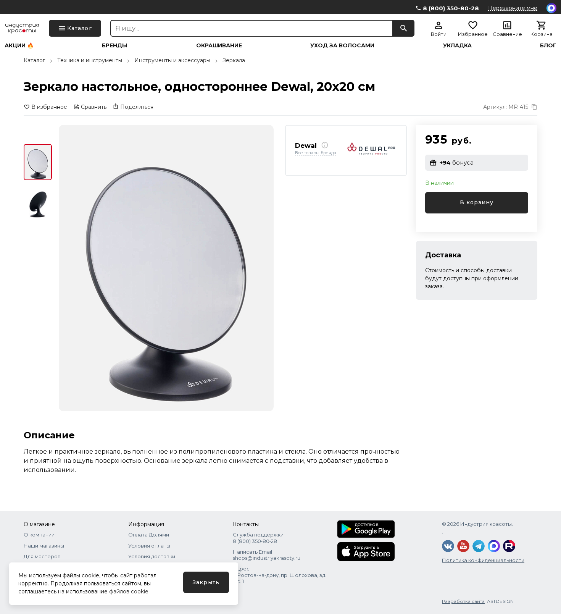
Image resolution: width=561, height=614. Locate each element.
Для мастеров (42, 556)
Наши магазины (44, 546)
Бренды (114, 45)
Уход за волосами (342, 45)
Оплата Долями (148, 535)
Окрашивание (219, 45)
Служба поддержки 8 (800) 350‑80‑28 (258, 538)
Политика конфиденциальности (483, 560)
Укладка (457, 45)
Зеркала (233, 60)
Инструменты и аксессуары (172, 60)
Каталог (34, 60)
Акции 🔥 (19, 45)
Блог (548, 45)
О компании (39, 535)
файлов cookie (128, 591)
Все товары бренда (315, 153)
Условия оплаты (149, 546)
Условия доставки (151, 556)
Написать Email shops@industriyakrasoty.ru (266, 555)
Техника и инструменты (89, 60)
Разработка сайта (463, 601)
